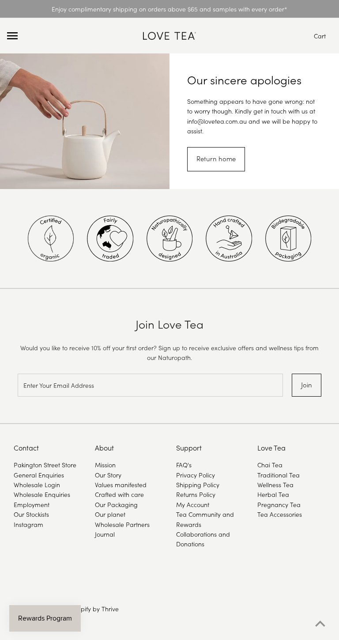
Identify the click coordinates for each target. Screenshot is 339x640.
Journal (105, 534)
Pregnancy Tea (279, 504)
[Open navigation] (72, 35)
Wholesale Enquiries (42, 494)
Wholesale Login (37, 484)
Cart (320, 35)
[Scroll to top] (320, 624)
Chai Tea (269, 464)
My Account (192, 504)
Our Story (108, 474)
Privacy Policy (195, 474)
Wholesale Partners (122, 524)
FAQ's (184, 464)
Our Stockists (31, 514)
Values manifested (121, 484)
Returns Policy (195, 494)
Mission (105, 464)
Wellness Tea (275, 484)
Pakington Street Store (45, 464)
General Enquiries (39, 474)
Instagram (28, 524)
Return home (216, 158)
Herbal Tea (273, 494)
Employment (31, 504)
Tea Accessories (279, 514)
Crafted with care (119, 494)
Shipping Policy (197, 484)
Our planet (110, 514)
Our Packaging (116, 504)
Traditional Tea (278, 474)
